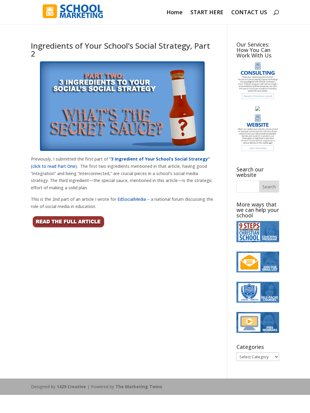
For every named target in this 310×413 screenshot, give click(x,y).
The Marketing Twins (138, 386)
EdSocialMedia (131, 199)
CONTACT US (249, 13)
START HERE (206, 13)
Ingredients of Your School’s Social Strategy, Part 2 (120, 49)
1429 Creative (71, 386)
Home (175, 13)
